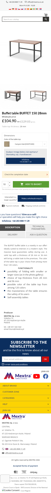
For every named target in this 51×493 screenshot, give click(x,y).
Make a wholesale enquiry (32, 198)
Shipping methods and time (35, 206)
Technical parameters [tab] (38, 227)
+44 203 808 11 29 (15, 2)
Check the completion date (16, 174)
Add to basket (31, 184)
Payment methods (12, 206)
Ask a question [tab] (38, 234)
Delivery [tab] (13, 234)
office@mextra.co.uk (35, 2)
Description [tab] (12, 227)
